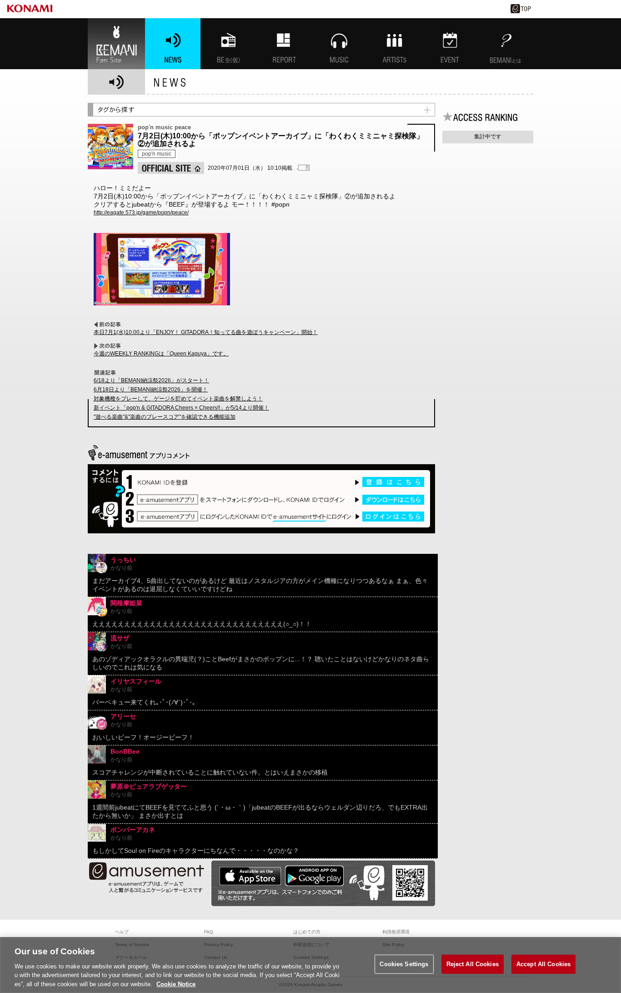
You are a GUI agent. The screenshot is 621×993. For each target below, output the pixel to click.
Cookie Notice (175, 983)
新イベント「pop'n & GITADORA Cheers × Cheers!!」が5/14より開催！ (181, 408)
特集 (283, 43)
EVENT (450, 43)
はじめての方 (307, 931)
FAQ (208, 931)
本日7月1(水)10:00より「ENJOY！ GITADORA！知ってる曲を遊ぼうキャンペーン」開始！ (206, 332)
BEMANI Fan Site (116, 43)
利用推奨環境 (396, 931)
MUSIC (339, 43)
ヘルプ (122, 931)
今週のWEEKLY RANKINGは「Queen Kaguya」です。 (161, 353)
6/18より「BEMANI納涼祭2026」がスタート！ (151, 380)
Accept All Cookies (543, 964)
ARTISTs (394, 43)
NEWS (172, 43)
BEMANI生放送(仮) (228, 43)
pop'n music (156, 154)
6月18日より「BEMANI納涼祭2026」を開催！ (151, 389)
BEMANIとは (505, 43)
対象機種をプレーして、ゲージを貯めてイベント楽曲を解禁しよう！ (178, 398)
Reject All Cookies (472, 964)
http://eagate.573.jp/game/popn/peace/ (141, 212)
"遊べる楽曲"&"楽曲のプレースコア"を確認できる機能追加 (164, 417)
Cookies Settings (404, 964)
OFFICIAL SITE (171, 168)
